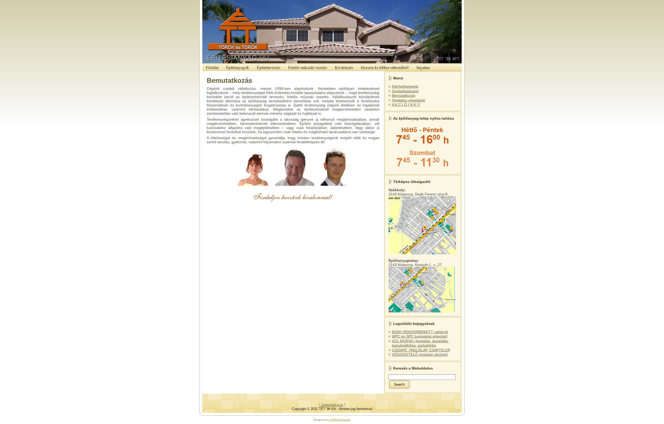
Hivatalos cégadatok (408, 100)
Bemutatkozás (229, 80)
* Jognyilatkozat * (332, 405)
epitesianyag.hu (385, 1)
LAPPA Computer (339, 419)
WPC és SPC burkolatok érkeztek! (420, 336)
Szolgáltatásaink (405, 91)
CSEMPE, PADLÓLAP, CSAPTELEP (421, 350)
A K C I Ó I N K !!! (406, 104)
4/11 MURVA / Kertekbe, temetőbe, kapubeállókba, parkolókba (420, 343)
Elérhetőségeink (405, 86)
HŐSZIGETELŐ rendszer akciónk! (420, 354)
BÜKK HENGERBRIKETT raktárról (420, 332)
